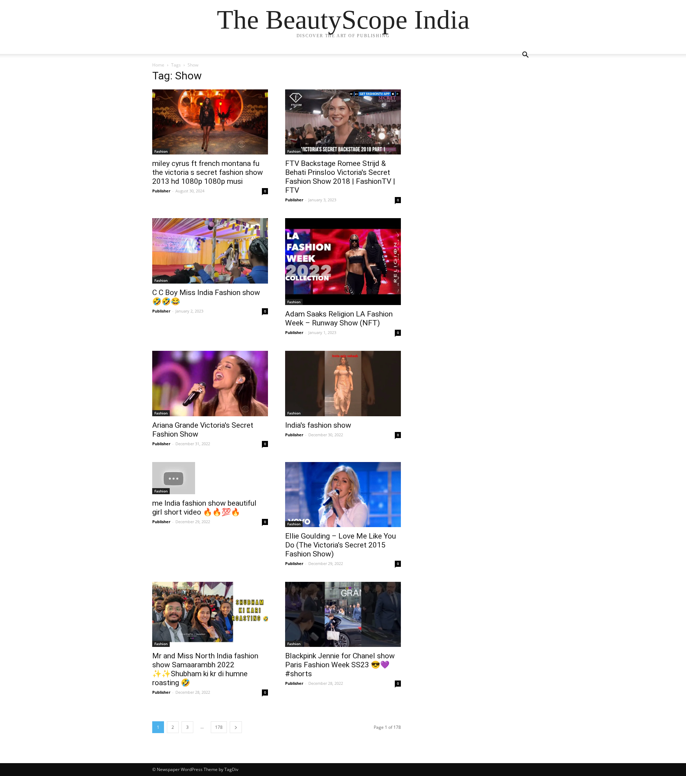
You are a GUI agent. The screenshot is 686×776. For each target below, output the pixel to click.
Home (158, 65)
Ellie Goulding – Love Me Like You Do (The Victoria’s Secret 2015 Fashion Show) (340, 545)
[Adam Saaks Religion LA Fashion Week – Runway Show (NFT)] (343, 261)
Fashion (161, 151)
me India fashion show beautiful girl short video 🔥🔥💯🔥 (204, 507)
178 (219, 727)
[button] (525, 55)
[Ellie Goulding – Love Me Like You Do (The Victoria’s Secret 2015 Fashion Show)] (343, 494)
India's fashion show (318, 425)
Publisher (161, 190)
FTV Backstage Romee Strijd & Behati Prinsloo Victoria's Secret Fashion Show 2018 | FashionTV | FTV (340, 177)
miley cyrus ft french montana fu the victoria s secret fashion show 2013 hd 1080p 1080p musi (207, 172)
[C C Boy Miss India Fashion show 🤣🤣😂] (210, 250)
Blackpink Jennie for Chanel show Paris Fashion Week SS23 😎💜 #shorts (340, 665)
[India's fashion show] (343, 383)
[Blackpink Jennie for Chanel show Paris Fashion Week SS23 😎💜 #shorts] (343, 614)
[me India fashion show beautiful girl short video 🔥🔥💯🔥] (210, 478)
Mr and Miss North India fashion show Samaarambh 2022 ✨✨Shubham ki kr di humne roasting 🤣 (205, 669)
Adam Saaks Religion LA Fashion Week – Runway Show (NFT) (339, 318)
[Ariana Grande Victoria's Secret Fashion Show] (210, 383)
